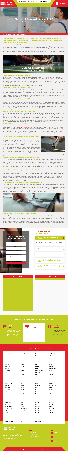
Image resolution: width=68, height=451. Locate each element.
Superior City (52, 395)
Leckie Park (37, 385)
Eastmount (23, 364)
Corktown (8, 412)
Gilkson (22, 385)
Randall (51, 362)
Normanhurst (37, 412)
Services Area (37, 4)
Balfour (7, 362)
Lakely (36, 376)
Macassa (37, 391)
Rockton (51, 370)
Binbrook (7, 372)
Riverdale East (53, 366)
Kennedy (37, 366)
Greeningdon (23, 400)
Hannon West (23, 414)
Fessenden (23, 376)
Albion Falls (8, 355)
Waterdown (52, 408)
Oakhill (36, 419)
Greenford (22, 395)
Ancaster (7, 360)
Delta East (23, 353)
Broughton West (9, 383)
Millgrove (37, 402)
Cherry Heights (9, 406)
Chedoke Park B (9, 34)
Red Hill (51, 364)
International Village (39, 360)
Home (22, 4)
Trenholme (52, 402)
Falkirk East (23, 372)
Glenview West (23, 389)
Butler (7, 391)
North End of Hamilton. (39, 414)
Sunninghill (52, 393)
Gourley (22, 391)
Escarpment (23, 370)
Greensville (23, 402)
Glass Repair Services (28, 4)
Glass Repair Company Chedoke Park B (20, 34)
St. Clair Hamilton (53, 385)
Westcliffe (52, 412)
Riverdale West (53, 368)
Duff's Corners (23, 357)
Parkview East (38, 421)
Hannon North (23, 410)
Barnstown (8, 364)
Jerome (36, 362)
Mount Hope (37, 406)
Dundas (22, 360)
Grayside (22, 393)
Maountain (37, 393)
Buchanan (8, 387)
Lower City (37, 389)
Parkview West (53, 353)
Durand (22, 362)
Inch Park (37, 357)
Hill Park (22, 421)
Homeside (37, 353)
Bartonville (8, 366)
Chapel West (8, 402)
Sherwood (52, 381)
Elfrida (22, 368)
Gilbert (22, 383)
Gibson (22, 381)
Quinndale (52, 357)
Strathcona (52, 391)
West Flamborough (53, 410)
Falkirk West (23, 374)
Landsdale (37, 379)
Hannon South (23, 412)
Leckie (36, 383)
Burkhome (8, 389)
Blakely (7, 376)
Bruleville (8, 385)
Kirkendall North (38, 372)
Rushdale (52, 376)
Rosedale (52, 374)
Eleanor (22, 366)
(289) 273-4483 (62, 3)
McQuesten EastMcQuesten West (41, 395)
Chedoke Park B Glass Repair (34, 449)
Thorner (51, 400)
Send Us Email (57, 437)
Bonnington (8, 379)
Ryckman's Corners (53, 379)
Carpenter (8, 393)
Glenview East (23, 387)
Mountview (37, 408)
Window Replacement (35, 436)
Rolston (51, 372)
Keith (36, 364)
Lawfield (37, 381)
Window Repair (33, 432)
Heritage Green (24, 419)
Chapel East (8, 400)
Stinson (51, 387)
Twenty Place (52, 404)
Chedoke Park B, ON (58, 441)
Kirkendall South (38, 374)
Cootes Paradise (9, 410)
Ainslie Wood (8, 353)
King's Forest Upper (39, 370)
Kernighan (37, 368)
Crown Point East (9, 419)
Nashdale (37, 410)
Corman (7, 414)
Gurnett (22, 404)
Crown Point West (9, 421)
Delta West (23, 355)
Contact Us (43, 4)
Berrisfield (8, 370)
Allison (7, 357)
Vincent (51, 406)
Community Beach (9, 408)
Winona (51, 414)
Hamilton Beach (24, 406)
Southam (51, 383)
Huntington (37, 355)
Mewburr (37, 400)
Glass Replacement (34, 434)
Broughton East (9, 381)
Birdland (7, 374)
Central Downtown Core (10, 395)
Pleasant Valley (53, 355)
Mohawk (37, 404)
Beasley (7, 368)
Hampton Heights (24, 408)
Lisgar (36, 387)
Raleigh (51, 360)
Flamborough (23, 379)
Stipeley (51, 389)
